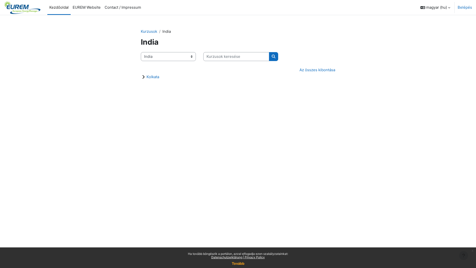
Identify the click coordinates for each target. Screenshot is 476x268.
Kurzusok (149, 31)
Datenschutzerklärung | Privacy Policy (238, 257)
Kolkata (153, 76)
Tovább (238, 263)
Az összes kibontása (317, 69)
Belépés (465, 7)
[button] (435, 7)
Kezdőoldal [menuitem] (59, 7)
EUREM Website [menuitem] (87, 7)
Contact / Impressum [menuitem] (123, 7)
